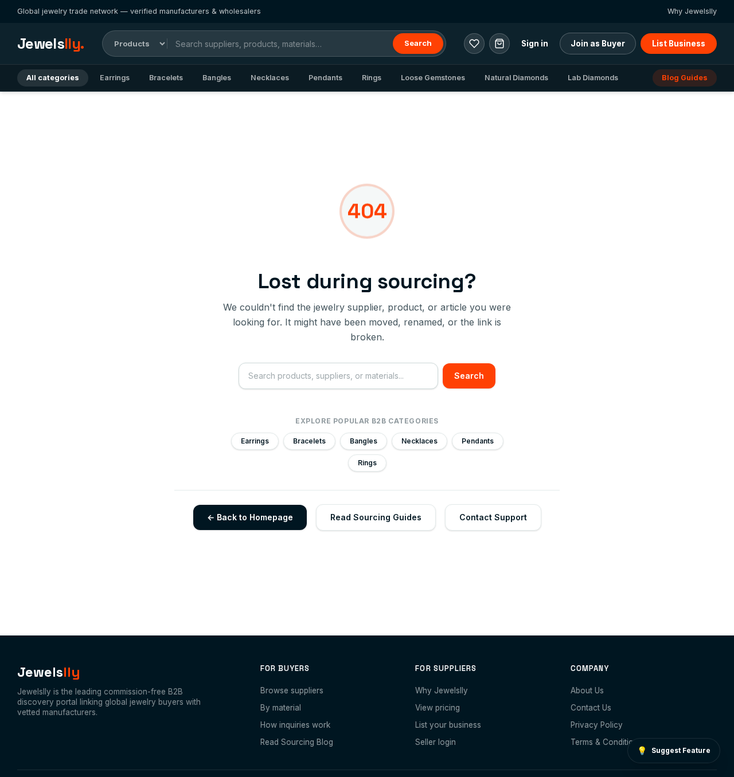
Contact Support (493, 517)
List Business (678, 43)
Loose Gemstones (433, 77)
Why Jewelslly (692, 11)
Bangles (216, 77)
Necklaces (270, 77)
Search (418, 43)
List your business (448, 724)
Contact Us (591, 707)
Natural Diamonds (516, 77)
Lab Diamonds (593, 77)
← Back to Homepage (250, 517)
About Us (587, 690)
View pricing (437, 707)
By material (280, 707)
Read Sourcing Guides (375, 517)
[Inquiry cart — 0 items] (499, 43)
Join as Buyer (598, 43)
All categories (52, 77)
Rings (371, 77)
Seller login (435, 742)
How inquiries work (295, 724)
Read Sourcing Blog (296, 742)
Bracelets (166, 77)
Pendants (325, 77)
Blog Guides (685, 77)
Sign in (534, 43)
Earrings (115, 77)
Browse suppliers (291, 690)
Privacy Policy (597, 724)
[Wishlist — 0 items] (474, 43)
